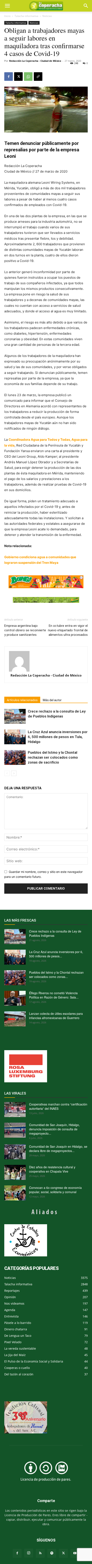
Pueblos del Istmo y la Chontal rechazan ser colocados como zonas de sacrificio (53, 757)
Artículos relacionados (22, 700)
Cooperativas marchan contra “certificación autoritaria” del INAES (58, 1106)
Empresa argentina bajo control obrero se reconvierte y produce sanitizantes (25, 630)
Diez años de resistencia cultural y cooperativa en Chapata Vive (52, 1169)
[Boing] (46, 581)
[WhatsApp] (28, 76)
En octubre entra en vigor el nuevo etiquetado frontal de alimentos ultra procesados (68, 630)
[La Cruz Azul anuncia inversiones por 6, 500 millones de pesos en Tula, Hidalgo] (15, 736)
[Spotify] (51, 1553)
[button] (86, 6)
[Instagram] (28, 1553)
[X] (18, 76)
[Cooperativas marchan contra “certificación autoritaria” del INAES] (15, 1109)
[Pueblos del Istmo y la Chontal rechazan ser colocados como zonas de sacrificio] (15, 757)
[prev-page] (7, 773)
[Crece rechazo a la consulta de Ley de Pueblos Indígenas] (15, 716)
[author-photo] (46, 661)
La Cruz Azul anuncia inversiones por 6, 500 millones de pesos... (56, 954)
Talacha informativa (26, 16)
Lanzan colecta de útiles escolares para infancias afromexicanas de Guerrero (56, 1015)
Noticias (47, 16)
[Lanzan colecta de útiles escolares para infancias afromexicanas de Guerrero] (15, 1018)
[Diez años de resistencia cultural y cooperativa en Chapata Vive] (15, 1172)
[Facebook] (8, 76)
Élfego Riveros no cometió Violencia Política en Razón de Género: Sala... (54, 995)
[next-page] (13, 773)
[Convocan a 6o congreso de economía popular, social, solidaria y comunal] (15, 1192)
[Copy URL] (38, 76)
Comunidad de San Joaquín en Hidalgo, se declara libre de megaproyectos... (58, 1148)
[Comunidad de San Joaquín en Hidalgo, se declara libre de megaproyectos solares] (15, 1151)
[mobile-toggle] (7, 6)
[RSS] (40, 1553)
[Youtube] (75, 1553)
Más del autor (52, 700)
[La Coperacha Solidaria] (46, 600)
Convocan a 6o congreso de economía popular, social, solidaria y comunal (55, 1189)
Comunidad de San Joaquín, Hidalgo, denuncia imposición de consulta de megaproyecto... (54, 1129)
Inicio (7, 16)
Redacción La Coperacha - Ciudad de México (35, 60)
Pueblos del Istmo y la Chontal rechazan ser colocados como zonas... (56, 974)
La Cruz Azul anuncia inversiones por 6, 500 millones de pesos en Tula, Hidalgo (58, 737)
